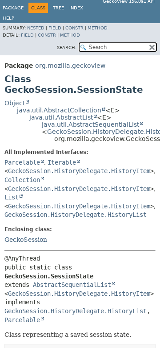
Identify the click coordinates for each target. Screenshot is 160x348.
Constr (74, 27)
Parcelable (22, 162)
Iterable (62, 162)
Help (8, 18)
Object (14, 103)
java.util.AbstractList (61, 117)
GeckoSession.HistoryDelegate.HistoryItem (79, 170)
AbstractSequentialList (72, 284)
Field (54, 27)
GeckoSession (25, 239)
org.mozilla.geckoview (70, 65)
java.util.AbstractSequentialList (90, 124)
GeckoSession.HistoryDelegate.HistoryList (75, 214)
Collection (22, 179)
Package (13, 7)
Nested (35, 27)
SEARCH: (66, 47)
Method (98, 27)
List (11, 197)
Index (76, 7)
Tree (58, 7)
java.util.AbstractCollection (59, 110)
